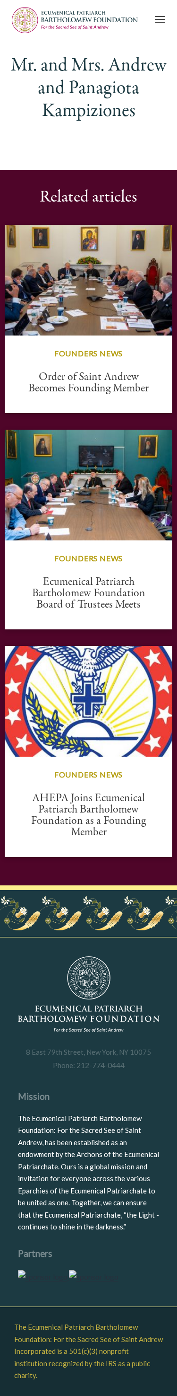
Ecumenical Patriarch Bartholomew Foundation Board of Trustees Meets (88, 593)
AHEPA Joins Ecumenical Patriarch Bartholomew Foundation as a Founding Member (88, 815)
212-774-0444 (100, 1064)
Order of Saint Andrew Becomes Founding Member (88, 382)
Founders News (88, 353)
